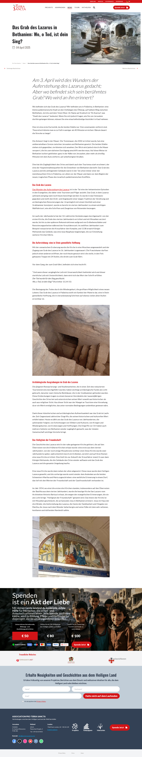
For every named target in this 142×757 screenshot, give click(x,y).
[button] (128, 1)
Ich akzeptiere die (35, 701)
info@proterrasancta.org (27, 736)
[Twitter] (20, 741)
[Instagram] (25, 741)
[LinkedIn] (36, 741)
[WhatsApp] (41, 741)
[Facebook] (14, 741)
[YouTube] (30, 741)
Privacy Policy (41, 701)
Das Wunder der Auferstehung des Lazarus (50, 189)
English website (52, 730)
